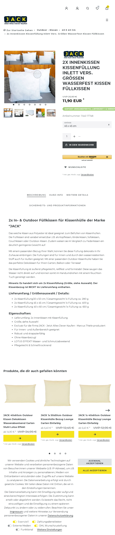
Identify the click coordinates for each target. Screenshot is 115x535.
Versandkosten (87, 174)
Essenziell (23, 521)
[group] (20, 393)
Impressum (16, 511)
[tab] (36, 195)
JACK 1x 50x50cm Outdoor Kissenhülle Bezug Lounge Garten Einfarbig (57, 419)
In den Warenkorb (81, 145)
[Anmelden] (67, 8)
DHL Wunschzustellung (53, 525)
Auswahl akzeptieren (94, 462)
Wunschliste (77, 167)
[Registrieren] (78, 8)
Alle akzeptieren (95, 470)
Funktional (27, 529)
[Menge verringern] (79, 136)
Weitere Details (77, 195)
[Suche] (88, 8)
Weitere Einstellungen (49, 529)
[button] (87, 158)
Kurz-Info (56, 195)
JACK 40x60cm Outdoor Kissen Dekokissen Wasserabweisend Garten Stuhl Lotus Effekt (18, 421)
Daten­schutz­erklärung (60, 515)
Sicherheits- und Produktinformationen (57, 205)
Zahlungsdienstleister (49, 521)
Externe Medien (22, 525)
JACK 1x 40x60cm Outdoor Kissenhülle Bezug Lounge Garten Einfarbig (94, 419)
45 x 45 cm (68, 30)
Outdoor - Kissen (47, 30)
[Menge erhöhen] (74, 136)
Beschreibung (36, 195)
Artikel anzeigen (20, 438)
